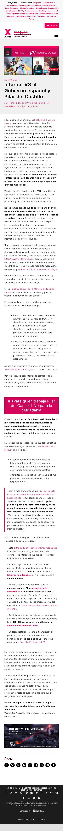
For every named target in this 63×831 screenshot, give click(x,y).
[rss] (34, 798)
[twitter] (6, 765)
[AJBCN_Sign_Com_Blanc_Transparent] (25, 810)
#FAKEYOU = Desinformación (42, 5)
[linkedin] (30, 765)
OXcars (41, 16)
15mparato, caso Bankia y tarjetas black (41, 11)
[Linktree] (46, 793)
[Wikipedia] (29, 798)
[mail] (6, 793)
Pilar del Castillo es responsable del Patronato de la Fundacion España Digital (31, 494)
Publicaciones (22, 16)
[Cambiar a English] (55, 26)
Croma (41, 819)
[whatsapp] (42, 765)
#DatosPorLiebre (27, 8)
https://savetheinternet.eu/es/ (19, 259)
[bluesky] (12, 765)
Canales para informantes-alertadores (22, 14)
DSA (21, 11)
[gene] (38, 810)
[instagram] (18, 765)
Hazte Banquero (11, 8)
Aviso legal (12, 788)
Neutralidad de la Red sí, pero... (21, 369)
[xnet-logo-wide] (17, 30)
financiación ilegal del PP (32, 642)
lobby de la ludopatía (18, 575)
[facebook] (53, 765)
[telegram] (36, 765)
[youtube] (47, 765)
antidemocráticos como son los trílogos (37, 269)
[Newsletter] (39, 798)
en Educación (12, 11)
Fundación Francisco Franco (22, 625)
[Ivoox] (57, 793)
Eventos (32, 16)
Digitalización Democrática (47, 8)
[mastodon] (24, 765)
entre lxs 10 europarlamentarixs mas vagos (35, 548)
